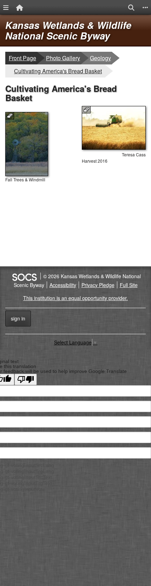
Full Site (129, 284)
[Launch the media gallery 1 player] (114, 147)
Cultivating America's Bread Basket (58, 71)
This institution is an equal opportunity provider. (75, 297)
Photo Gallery (63, 58)
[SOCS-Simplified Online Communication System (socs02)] (24, 276)
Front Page (22, 58)
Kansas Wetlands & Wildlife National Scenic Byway (68, 30)
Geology (101, 58)
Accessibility (63, 284)
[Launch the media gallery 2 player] (26, 173)
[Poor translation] (25, 379)
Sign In (18, 318)
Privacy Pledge (97, 284)
